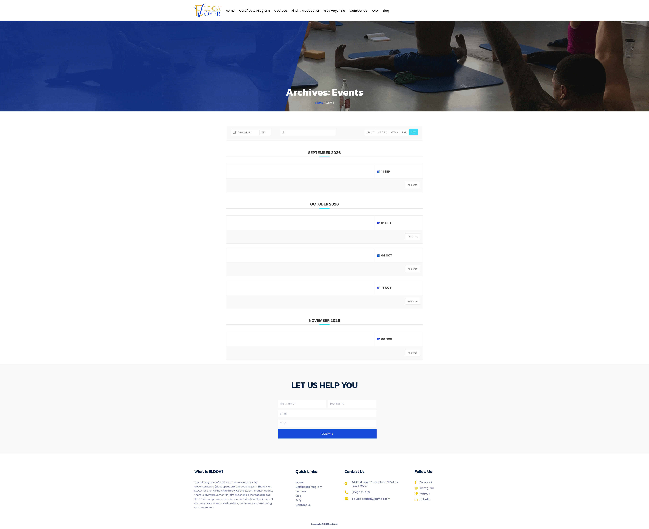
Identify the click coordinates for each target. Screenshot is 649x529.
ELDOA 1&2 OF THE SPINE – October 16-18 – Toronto (305, 286)
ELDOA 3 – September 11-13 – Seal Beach (299, 170)
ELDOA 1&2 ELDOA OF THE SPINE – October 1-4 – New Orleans (310, 222)
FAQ (375, 10)
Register (412, 185)
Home (230, 10)
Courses (280, 10)
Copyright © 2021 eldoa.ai (324, 524)
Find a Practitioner (305, 10)
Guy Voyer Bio (334, 10)
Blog (385, 10)
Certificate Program (254, 10)
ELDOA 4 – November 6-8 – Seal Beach (298, 338)
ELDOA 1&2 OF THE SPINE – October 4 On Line (301, 254)
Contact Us (358, 10)
